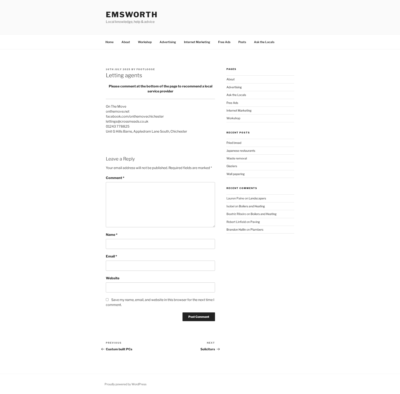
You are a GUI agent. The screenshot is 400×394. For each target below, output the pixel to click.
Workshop (145, 42)
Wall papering (235, 174)
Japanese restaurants (240, 150)
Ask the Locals (264, 42)
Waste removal (236, 158)
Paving (255, 222)
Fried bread (233, 142)
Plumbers (256, 229)
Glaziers (231, 166)
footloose (145, 69)
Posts (242, 42)
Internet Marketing (197, 42)
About (125, 42)
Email (111, 256)
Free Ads (224, 42)
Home (109, 42)
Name (112, 235)
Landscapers (257, 198)
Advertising (168, 42)
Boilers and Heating (252, 206)
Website (112, 278)
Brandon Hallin (236, 229)
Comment (115, 178)
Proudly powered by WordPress (125, 384)
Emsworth (132, 14)
